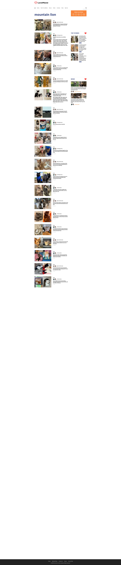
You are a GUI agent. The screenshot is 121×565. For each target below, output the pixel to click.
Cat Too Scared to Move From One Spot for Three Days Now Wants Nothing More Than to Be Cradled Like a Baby (60, 268)
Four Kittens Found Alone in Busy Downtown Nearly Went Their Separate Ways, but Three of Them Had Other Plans (60, 229)
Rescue (50, 8)
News (62, 8)
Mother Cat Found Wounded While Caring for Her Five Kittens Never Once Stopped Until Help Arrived (78, 88)
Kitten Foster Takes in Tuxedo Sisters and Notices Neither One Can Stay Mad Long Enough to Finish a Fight (59, 94)
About (49, 561)
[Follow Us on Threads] (84, 14)
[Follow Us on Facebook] (73, 14)
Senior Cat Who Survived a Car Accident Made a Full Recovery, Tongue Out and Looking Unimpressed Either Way (60, 68)
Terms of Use (70, 561)
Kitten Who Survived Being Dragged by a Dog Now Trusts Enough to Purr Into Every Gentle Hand (60, 151)
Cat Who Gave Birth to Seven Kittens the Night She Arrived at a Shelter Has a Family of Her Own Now (82, 47)
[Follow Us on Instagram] (79, 14)
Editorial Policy (54, 561)
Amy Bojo (61, 22)
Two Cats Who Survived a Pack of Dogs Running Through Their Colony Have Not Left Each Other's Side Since (60, 281)
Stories (38, 8)
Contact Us (61, 561)
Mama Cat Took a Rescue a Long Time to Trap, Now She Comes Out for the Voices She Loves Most (60, 203)
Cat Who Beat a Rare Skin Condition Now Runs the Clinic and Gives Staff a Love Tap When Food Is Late (60, 190)
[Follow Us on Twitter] (76, 14)
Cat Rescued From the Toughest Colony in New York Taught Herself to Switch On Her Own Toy (60, 138)
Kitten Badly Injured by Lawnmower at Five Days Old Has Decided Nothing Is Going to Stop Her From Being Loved (82, 57)
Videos (54, 8)
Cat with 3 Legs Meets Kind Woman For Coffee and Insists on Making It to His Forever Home (60, 81)
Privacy (65, 561)
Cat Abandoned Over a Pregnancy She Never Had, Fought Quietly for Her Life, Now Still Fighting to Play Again (60, 25)
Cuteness (58, 8)
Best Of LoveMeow (44, 8)
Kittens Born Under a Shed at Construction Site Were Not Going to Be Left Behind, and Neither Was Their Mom (60, 255)
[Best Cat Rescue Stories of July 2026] (43, 125)
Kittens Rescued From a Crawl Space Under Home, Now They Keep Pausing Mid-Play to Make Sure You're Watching (60, 164)
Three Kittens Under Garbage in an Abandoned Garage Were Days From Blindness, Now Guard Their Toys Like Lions (78, 101)
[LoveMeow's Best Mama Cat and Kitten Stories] (43, 38)
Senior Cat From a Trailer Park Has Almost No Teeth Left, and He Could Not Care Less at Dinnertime (60, 242)
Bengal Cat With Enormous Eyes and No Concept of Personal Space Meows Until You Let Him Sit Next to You (60, 55)
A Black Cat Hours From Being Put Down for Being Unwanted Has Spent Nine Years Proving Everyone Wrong (60, 177)
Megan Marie (58, 22)
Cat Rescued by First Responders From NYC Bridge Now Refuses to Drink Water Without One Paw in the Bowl (60, 112)
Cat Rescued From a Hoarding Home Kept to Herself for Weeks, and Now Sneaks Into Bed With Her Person (60, 216)
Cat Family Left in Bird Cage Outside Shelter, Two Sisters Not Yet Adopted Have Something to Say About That (82, 38)
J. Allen (58, 35)
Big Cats (66, 8)
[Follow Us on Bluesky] (81, 14)
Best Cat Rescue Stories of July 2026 (59, 124)
